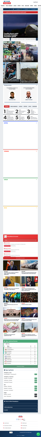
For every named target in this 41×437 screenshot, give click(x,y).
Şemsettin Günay (28, 99)
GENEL (35, 5)
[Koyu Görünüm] (34, 2)
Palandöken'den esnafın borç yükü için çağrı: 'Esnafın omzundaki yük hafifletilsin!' (11, 273)
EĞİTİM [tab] (25, 106)
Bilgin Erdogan (12, 99)
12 (18, 39)
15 (22, 39)
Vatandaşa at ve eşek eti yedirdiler (34, 118)
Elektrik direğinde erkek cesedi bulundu (22, 112)
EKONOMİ (27, 5)
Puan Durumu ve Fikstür (8, 425)
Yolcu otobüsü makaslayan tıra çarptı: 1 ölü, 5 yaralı (22, 118)
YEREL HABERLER (9, 5)
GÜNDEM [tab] (7, 106)
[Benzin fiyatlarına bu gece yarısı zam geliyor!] (11, 297)
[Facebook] (17, 419)
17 (24, 39)
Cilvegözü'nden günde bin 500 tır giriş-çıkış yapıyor (10, 118)
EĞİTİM (19, 5)
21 (30, 39)
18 (26, 39)
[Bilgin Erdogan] (12, 94)
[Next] (24, 419)
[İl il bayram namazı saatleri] (29, 297)
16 (23, 39)
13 (19, 39)
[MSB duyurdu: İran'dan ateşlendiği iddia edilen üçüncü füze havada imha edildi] (11, 312)
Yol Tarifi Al (13, 251)
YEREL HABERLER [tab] (13, 106)
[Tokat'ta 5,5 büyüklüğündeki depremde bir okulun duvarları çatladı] (29, 312)
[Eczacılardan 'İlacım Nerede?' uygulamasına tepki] (11, 327)
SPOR (23, 5)
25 (35, 39)
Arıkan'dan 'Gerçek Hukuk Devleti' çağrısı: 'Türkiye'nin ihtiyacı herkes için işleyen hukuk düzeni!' (29, 289)
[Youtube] (22, 419)
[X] (19, 419)
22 (31, 39)
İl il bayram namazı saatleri (27, 304)
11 (16, 39)
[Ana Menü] (36, 2)
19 (27, 39)
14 (20, 39)
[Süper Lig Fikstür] (36, 370)
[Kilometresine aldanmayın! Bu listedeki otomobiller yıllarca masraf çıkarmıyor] (29, 265)
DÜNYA (31, 5)
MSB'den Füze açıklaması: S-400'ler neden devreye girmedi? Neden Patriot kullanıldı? (29, 335)
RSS (11, 432)
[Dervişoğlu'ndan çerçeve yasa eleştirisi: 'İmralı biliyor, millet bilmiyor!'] (11, 281)
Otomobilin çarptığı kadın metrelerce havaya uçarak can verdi (10, 112)
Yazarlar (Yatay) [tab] (8, 85)
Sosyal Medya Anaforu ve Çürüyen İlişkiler (12, 88)
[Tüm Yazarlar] (36, 85)
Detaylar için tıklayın (20, 366)
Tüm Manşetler (24, 425)
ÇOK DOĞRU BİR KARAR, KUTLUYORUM (28, 88)
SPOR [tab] (30, 106)
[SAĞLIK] (36, 179)
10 (15, 39)
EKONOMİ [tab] (35, 106)
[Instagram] (20, 419)
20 (28, 39)
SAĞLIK (15, 5)
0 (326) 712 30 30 (7, 251)
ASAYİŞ (32, 116)
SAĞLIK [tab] (20, 106)
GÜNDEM (2, 5)
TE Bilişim (23, 435)
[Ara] (35, 2)
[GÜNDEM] (36, 151)
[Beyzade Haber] (7, 2)
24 (34, 39)
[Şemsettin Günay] (29, 94)
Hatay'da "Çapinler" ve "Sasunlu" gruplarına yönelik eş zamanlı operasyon (34, 112)
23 (32, 39)
